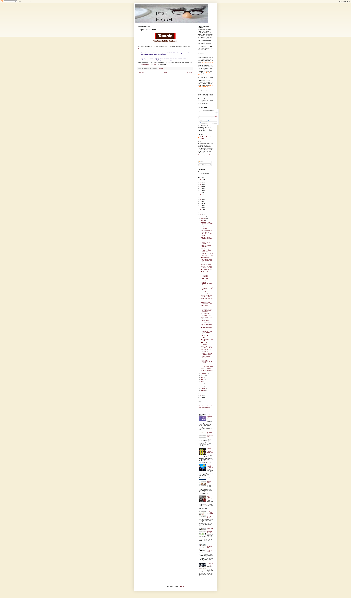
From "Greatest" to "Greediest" (210, 497)
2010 (201, 214)
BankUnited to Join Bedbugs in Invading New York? (206, 239)
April (202, 384)
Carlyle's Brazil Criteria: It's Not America (206, 296)
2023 (201, 186)
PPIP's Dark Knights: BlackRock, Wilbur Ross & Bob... (206, 250)
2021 (201, 190)
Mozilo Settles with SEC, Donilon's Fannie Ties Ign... (207, 288)
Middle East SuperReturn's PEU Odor (206, 284)
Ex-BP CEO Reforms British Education (206, 246)
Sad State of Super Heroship (205, 279)
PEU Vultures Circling (210, 564)
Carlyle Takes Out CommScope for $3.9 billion (207, 234)
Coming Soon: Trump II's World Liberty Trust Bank (210, 451)
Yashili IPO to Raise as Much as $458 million (207, 299)
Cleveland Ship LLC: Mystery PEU (206, 350)
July (202, 377)
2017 (201, 199)
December (203, 216)
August (203, 375)
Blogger (182, 586)
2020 (201, 192)
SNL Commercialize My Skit (206, 405)
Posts (201, 161)
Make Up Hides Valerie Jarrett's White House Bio (207, 261)
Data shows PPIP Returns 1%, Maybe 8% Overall (207, 254)
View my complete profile (204, 155)
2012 (201, 210)
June (202, 379)
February (203, 388)
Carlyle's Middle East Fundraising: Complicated (206, 275)
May (202, 381)
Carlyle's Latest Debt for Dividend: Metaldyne (206, 267)
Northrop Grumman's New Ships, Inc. (206, 292)
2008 (201, 395)
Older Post (189, 72)
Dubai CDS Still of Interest (205, 242)
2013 (201, 207)
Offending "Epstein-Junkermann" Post (210, 434)
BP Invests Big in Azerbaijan (205, 343)
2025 (201, 182)
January (203, 390)
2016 (201, 201)
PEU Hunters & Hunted (206, 269)
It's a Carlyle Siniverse (206, 230)
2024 (201, 184)
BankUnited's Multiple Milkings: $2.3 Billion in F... (207, 223)
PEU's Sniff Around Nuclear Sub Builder (206, 303)
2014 (201, 205)
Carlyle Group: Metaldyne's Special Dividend (206, 361)
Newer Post (141, 72)
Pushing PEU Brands (206, 264)
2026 (201, 180)
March (202, 386)
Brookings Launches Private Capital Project (207, 365)
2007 (201, 397)
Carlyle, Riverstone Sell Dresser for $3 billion (206, 347)
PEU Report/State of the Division (206, 137)
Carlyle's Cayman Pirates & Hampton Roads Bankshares (207, 310)
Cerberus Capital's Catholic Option (205, 357)
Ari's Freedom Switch (204, 407)
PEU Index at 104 (205, 257)
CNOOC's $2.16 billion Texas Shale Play (206, 321)
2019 (201, 195)
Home (165, 72)
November (203, 218)
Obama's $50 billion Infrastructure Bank (206, 314)
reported (140, 48)
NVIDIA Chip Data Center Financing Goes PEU (210, 530)
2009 (201, 393)
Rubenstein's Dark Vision (207, 370)
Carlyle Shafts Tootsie (206, 368)
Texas (154, 64)
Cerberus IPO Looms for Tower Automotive (207, 354)
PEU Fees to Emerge (206, 272)
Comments (203, 164)
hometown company (144, 64)
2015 (201, 203)
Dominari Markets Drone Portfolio (209, 482)
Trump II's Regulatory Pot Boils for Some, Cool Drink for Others (210, 514)
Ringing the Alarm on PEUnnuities (210, 466)
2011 (201, 212)
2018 (201, 197)
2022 (201, 188)
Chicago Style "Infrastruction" (205, 306)
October (203, 220)
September (204, 373)
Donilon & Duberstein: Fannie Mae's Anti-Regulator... (206, 332)
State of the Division (204, 404)
